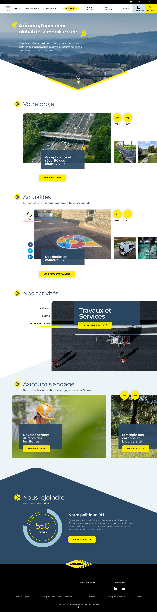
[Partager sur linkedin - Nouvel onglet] (30, 256)
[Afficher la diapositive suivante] (128, 117)
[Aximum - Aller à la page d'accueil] (72, 8)
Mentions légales (22, 597)
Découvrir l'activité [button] (95, 319)
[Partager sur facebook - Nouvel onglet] (30, 244)
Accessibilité (138, 2)
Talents (125, 9)
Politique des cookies (116, 597)
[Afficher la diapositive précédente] (117, 117)
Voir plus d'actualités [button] (57, 274)
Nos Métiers (108, 9)
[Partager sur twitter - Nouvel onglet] (30, 250)
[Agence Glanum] (78, 608)
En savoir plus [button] (52, 177)
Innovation (51, 9)
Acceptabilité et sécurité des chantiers (58, 160)
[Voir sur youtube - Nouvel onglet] (123, 588)
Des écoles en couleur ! (56, 258)
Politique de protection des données (56, 597)
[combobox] (150, 1)
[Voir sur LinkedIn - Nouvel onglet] (115, 588)
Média (139, 597)
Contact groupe (87, 583)
